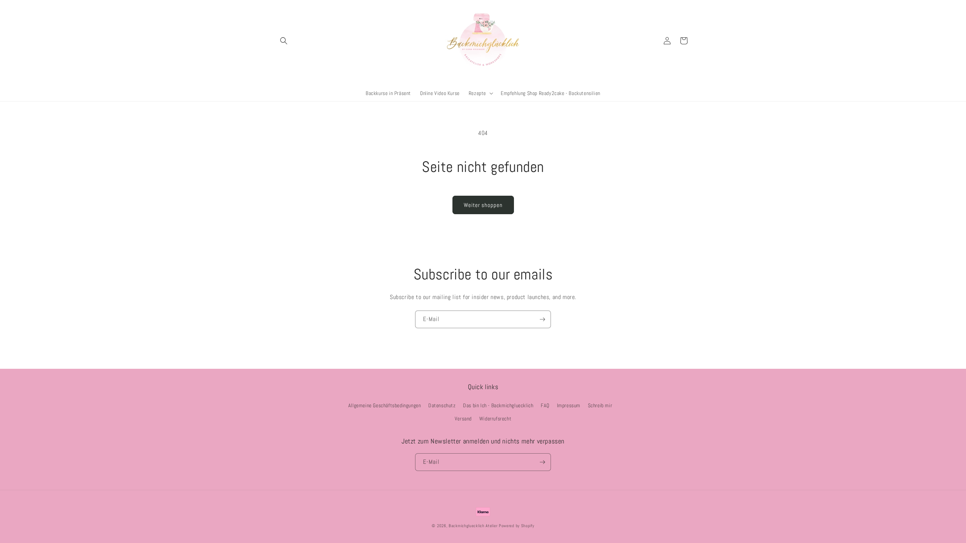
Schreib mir (600, 405)
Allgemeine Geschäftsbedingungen (384, 405)
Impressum (568, 405)
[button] (283, 40)
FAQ (545, 405)
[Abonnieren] (542, 319)
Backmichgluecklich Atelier (474, 525)
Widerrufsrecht (495, 418)
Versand (463, 418)
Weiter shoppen (483, 205)
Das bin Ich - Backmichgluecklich (498, 405)
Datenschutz (442, 405)
